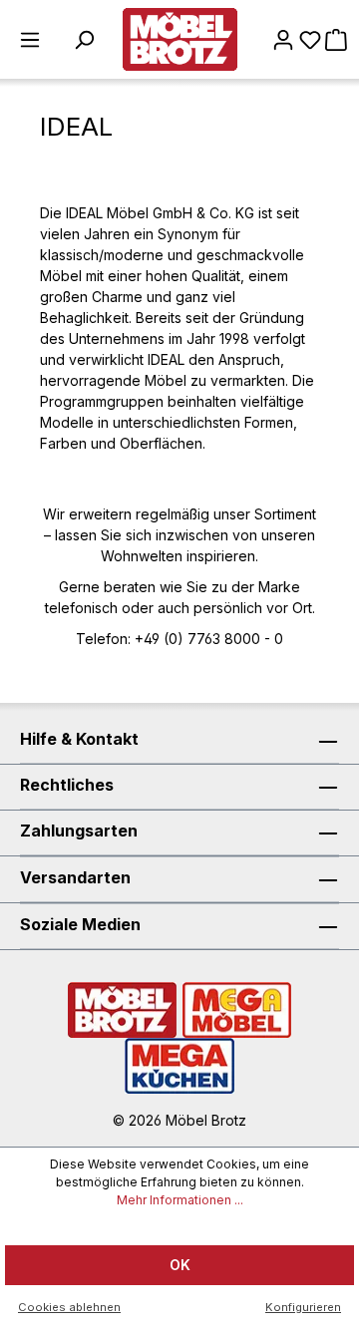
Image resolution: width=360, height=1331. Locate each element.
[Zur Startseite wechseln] (180, 39)
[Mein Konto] (283, 40)
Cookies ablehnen (69, 1307)
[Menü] (30, 40)
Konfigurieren (303, 1307)
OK (180, 1264)
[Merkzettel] (310, 40)
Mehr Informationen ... (180, 1199)
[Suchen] (84, 40)
